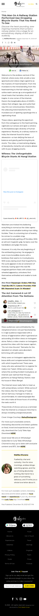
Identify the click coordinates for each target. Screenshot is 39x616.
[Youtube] (25, 599)
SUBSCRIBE (29, 586)
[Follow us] (24, 70)
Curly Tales (8, 499)
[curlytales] (19, 521)
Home (4, 11)
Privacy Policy (10, 555)
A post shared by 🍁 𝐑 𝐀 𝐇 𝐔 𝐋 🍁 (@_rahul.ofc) (19, 218)
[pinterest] (11, 43)
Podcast (29, 563)
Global (31, 4)
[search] (36, 4)
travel (4, 497)
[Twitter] (16, 599)
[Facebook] (12, 599)
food (31, 494)
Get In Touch (29, 536)
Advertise (9, 545)
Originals (29, 550)
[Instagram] (21, 599)
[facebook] (2, 43)
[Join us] (13, 70)
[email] (14, 43)
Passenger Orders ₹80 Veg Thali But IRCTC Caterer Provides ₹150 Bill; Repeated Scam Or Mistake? (19, 286)
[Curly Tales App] (11, 525)
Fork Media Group (24, 607)
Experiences (9, 540)
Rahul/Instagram (29, 417)
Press (29, 559)
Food (29, 532)
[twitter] (5, 43)
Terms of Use (10, 563)
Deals (10, 559)
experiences (14, 497)
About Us (9, 536)
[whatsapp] (8, 43)
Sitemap (29, 545)
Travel (29, 540)
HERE (13, 433)
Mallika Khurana (9, 38)
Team (29, 555)
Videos (9, 550)
